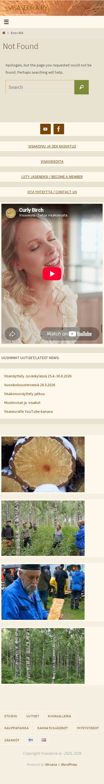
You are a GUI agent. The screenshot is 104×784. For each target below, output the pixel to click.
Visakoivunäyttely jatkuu (24, 393)
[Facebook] (59, 129)
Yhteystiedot (88, 728)
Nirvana (51, 764)
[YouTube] (45, 129)
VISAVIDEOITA (52, 161)
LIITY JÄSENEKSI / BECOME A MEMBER (52, 176)
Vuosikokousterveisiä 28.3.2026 (29, 384)
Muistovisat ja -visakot (22, 402)
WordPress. (69, 764)
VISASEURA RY (28, 8)
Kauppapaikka (16, 728)
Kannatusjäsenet (52, 728)
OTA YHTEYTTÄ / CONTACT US (52, 191)
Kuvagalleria (59, 716)
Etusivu (10, 716)
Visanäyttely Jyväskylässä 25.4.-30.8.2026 (38, 375)
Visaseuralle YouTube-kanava (28, 411)
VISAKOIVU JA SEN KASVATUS (52, 146)
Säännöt (11, 740)
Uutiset (32, 716)
